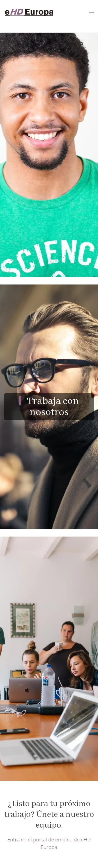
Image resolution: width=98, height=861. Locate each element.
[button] (91, 12)
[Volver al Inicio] (29, 12)
